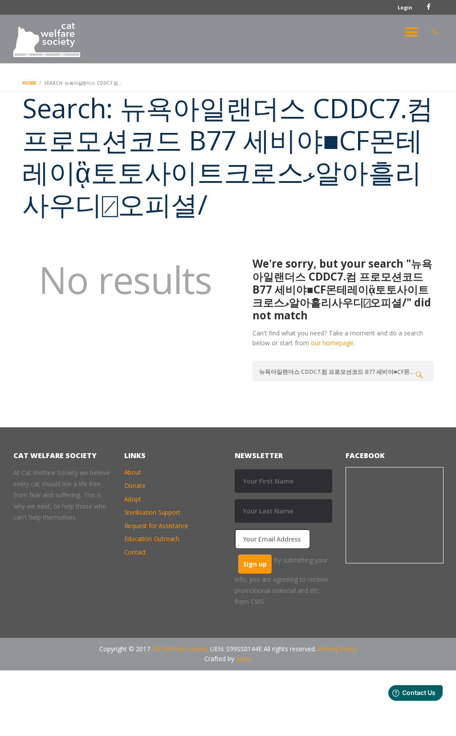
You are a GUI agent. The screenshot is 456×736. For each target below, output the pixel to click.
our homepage (332, 343)
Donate (135, 485)
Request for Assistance (156, 525)
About (132, 472)
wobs (244, 658)
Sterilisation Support (152, 512)
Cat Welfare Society (180, 649)
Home (29, 83)
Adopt (132, 499)
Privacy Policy (337, 649)
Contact (135, 552)
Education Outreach (151, 538)
